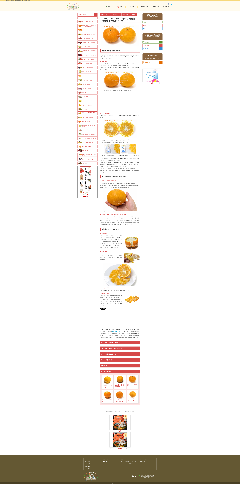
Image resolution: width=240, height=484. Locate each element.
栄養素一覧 (147, 62)
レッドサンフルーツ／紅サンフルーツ (119, 400)
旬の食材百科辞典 (119, 483)
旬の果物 (147, 45)
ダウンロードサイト (116, 331)
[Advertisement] (120, 100)
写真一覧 (133, 14)
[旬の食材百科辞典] (73, 9)
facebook (168, 4)
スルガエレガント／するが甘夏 (132, 399)
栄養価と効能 (125, 14)
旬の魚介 (147, 49)
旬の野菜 (147, 42)
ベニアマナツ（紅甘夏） (132, 385)
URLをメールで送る (147, 477)
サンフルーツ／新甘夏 (107, 400)
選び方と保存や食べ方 (115, 14)
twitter (171, 4)
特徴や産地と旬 (104, 14)
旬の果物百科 (83, 14)
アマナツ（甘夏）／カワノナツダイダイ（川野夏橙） (119, 386)
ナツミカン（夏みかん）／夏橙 (107, 386)
